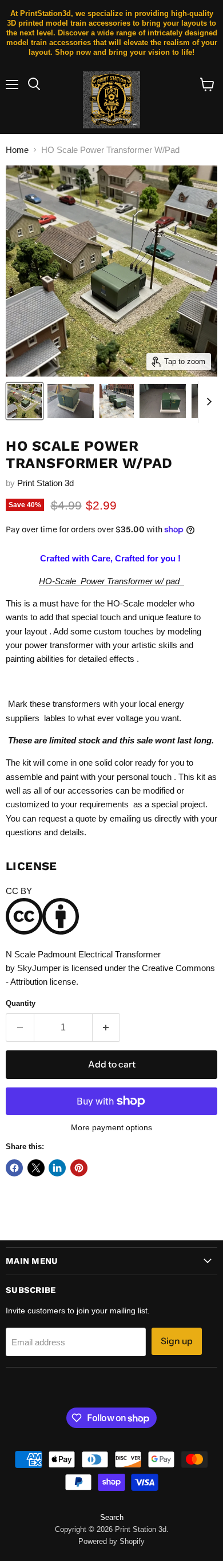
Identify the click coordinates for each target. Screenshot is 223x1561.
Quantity (20, 1003)
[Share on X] (36, 1167)
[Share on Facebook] (14, 1167)
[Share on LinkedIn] (57, 1167)
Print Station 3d (45, 483)
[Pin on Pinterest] (78, 1167)
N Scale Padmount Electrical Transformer (83, 954)
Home (17, 150)
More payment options (111, 1127)
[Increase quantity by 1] (107, 1027)
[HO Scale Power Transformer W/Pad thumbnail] (24, 401)
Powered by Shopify (111, 1541)
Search (112, 1517)
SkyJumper (39, 968)
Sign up (177, 1341)
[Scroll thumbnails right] (207, 402)
